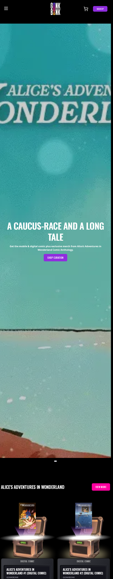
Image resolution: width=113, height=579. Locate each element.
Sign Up (100, 8)
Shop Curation (55, 257)
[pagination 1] (55, 461)
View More (100, 487)
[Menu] (6, 8)
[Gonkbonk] (55, 9)
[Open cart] (86, 8)
